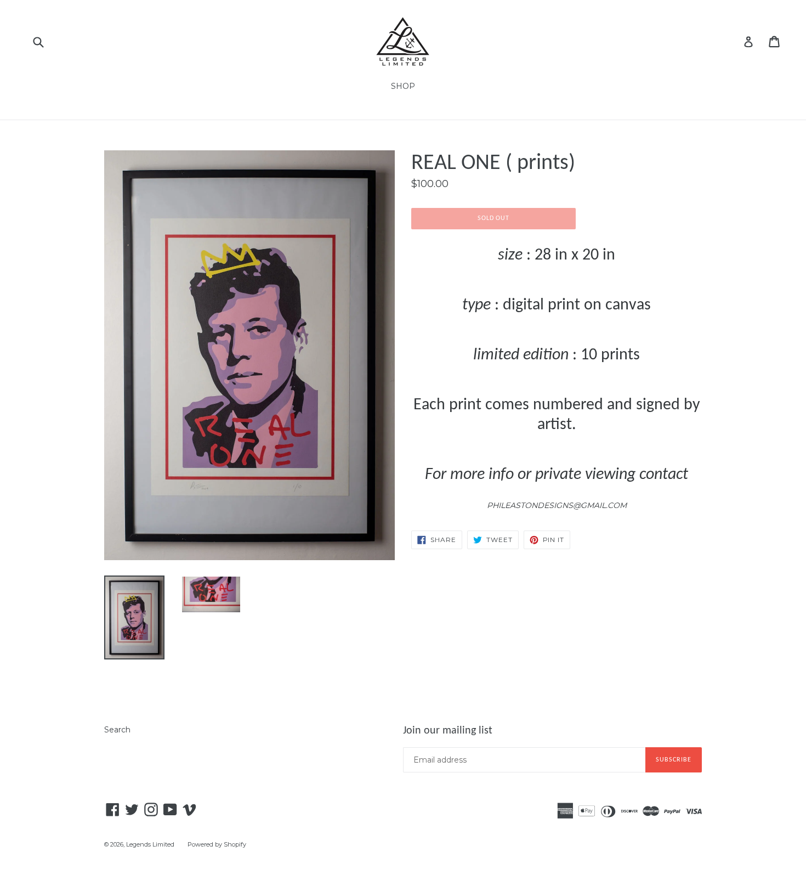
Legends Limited (150, 844)
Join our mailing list (447, 730)
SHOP (403, 86)
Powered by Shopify (217, 844)
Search (117, 730)
